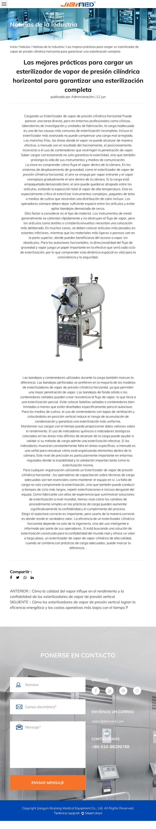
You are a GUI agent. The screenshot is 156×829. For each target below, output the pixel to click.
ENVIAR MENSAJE (47, 782)
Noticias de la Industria (48, 47)
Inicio (13, 47)
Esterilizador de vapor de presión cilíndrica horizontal (83, 116)
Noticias (24, 47)
